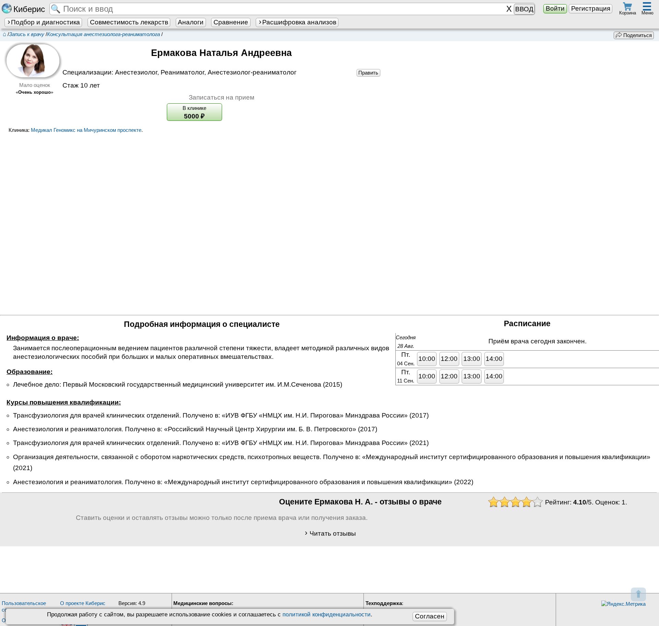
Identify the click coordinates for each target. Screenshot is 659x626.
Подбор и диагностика (45, 22)
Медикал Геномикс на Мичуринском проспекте (86, 130)
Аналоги (191, 22)
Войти (555, 8)
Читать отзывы (333, 533)
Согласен (429, 616)
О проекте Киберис (82, 603)
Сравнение (230, 22)
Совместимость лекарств (129, 22)
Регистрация (590, 8)
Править (368, 73)
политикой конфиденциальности (326, 614)
